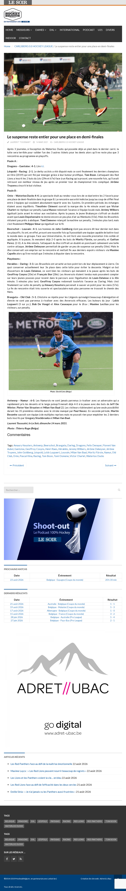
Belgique (9, 821)
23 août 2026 (16, 580)
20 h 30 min (111, 580)
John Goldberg (25, 452)
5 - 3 (112, 607)
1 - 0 (112, 610)
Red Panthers (94, 821)
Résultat (111, 575)
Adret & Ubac (105, 878)
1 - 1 (112, 604)
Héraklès (63, 448)
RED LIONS (79, 821)
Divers (110, 29)
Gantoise (19, 448)
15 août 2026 (16, 614)
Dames (39, 29)
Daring (71, 445)
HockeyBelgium (23, 878)
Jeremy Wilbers (77, 448)
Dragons (81, 445)
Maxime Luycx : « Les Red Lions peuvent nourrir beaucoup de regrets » (48, 770)
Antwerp (38, 445)
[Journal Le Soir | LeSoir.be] (18, 2)
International (70, 29)
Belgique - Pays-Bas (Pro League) (66, 620)
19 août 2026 (16, 607)
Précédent (18, 465)
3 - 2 (112, 614)
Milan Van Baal (79, 452)
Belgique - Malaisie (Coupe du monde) (66, 607)
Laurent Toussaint (20, 142)
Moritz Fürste (95, 452)
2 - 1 (112, 620)
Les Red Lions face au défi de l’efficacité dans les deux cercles (43, 784)
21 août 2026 (16, 604)
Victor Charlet (77, 456)
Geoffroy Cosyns (34, 448)
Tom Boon (47, 456)
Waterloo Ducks (95, 456)
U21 (100, 29)
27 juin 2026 (17, 620)
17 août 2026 (16, 610)
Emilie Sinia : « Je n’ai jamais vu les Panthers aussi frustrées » (42, 791)
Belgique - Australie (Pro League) (66, 617)
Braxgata (61, 445)
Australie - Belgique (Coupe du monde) (66, 604)
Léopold (38, 452)
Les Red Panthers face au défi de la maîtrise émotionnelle (41, 763)
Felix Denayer (94, 445)
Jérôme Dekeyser (96, 448)
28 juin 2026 (17, 617)
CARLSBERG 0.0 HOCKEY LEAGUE (33, 46)
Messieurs (23, 29)
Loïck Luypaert (52, 452)
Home (9, 29)
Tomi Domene (61, 456)
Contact (25, 38)
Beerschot (49, 445)
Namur (107, 452)
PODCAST (89, 29)
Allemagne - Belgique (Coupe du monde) (66, 610)
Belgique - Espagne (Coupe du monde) (65, 580)
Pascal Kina (26, 456)
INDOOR (11, 38)
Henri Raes (51, 448)
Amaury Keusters (23, 445)
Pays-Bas (55, 821)
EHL (52, 29)
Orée (16, 456)
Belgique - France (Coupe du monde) (66, 614)
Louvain (65, 452)
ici (42, 166)
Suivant (109, 465)
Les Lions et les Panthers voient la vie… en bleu (35, 777)
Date (17, 575)
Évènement (65, 575)
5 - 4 (112, 617)
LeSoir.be (52, 878)
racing (37, 456)
